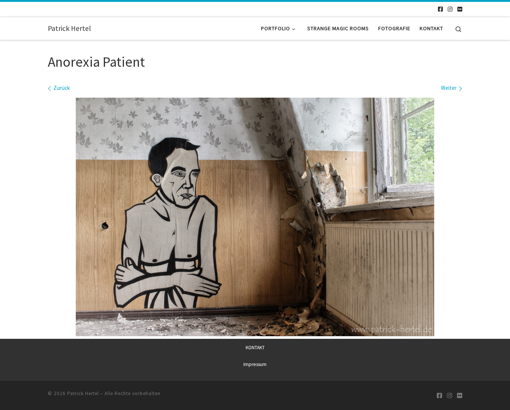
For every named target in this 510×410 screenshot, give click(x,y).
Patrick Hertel (83, 393)
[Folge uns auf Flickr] (459, 9)
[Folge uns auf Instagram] (450, 9)
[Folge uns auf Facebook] (440, 9)
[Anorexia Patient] (255, 217)
